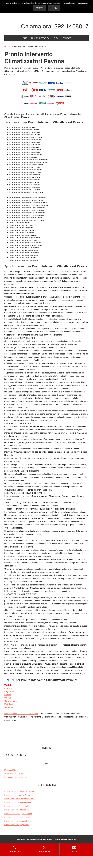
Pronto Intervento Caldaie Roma (17, 795)
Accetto (39, 8)
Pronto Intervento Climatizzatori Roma (19, 798)
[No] (90, 6)
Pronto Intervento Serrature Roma (17, 821)
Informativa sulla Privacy (14, 773)
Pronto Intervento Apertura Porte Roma (19, 791)
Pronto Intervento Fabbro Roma (16, 809)
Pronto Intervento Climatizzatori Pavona (21, 713)
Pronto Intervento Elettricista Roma (18, 806)
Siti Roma (50, 839)
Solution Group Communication (65, 839)
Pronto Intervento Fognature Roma (18, 813)
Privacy (53, 8)
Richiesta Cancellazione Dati (15, 777)
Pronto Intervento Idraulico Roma (17, 817)
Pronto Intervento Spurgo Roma (16, 824)
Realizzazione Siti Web (38, 839)
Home (7, 46)
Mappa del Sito (10, 770)
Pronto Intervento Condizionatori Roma (19, 802)
